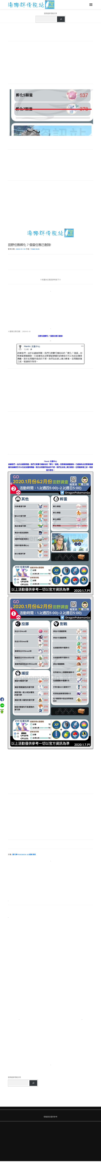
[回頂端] (2, 711)
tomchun (35, 249)
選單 (90, 4)
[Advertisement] (50, 64)
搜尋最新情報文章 (50, 13)
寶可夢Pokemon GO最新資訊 (24, 854)
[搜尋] (61, 19)
